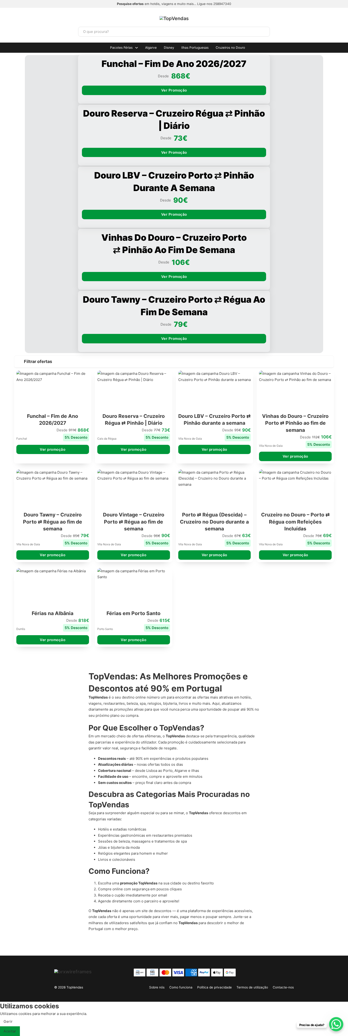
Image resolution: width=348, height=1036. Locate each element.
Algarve (151, 47)
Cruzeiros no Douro (230, 47)
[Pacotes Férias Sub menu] (136, 47)
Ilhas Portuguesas (195, 47)
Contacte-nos (283, 987)
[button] (174, 361)
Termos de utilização (252, 987)
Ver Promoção (174, 90)
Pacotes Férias (121, 47)
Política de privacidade (214, 987)
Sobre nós (157, 987)
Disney (169, 47)
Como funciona (180, 987)
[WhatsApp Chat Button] (336, 1024)
